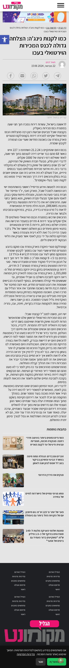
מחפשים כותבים (53, 580)
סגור (40, 662)
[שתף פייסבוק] (10, 75)
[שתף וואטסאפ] (34, 75)
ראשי (57, 589)
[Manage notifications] (61, 660)
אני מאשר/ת (57, 662)
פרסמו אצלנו (54, 584)
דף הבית (62, 27)
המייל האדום (54, 572)
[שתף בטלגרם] (57, 75)
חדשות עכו (51, 27)
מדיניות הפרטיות (26, 654)
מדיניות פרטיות (53, 576)
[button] (4, 39)
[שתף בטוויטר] (45, 75)
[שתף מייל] (22, 75)
